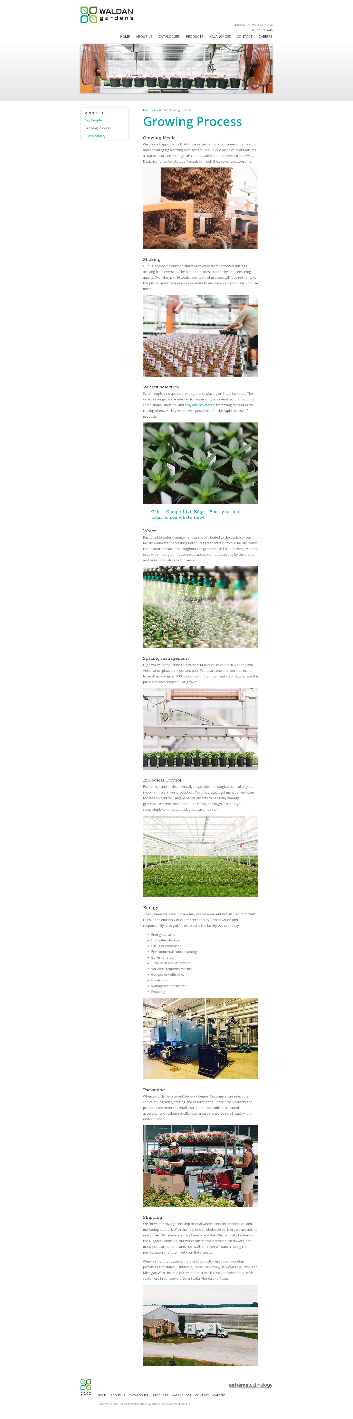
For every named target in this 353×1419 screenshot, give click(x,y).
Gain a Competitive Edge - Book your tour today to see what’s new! (196, 514)
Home (147, 110)
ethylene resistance (199, 405)
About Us (160, 110)
